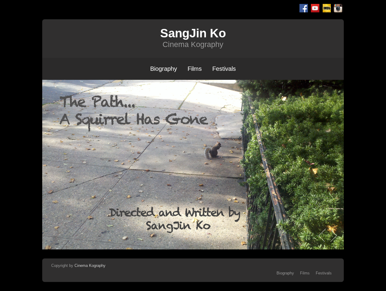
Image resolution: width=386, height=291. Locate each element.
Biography (163, 68)
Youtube (315, 8)
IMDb (326, 8)
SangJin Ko (193, 33)
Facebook (303, 8)
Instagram (338, 8)
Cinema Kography (90, 265)
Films (195, 68)
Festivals (224, 68)
